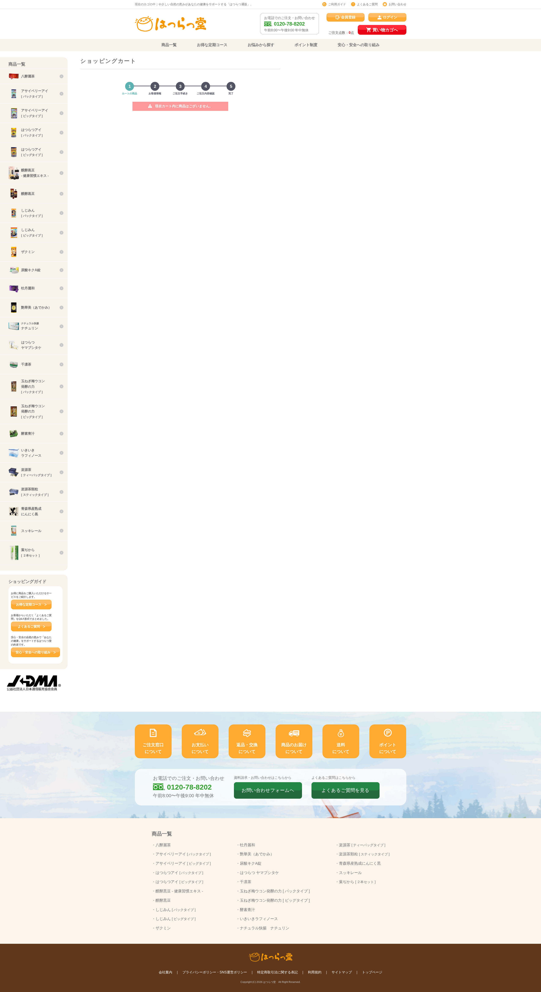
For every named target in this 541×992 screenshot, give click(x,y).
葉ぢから (357, 882)
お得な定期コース (212, 45)
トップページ (372, 972)
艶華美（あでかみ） (257, 854)
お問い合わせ (397, 4)
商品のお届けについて (294, 748)
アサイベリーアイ (183, 854)
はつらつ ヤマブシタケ (259, 873)
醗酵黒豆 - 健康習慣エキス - (179, 891)
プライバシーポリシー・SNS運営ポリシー (214, 972)
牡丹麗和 (247, 845)
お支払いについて (200, 748)
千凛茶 (245, 882)
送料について (340, 748)
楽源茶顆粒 (364, 854)
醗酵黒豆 (163, 900)
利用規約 (314, 972)
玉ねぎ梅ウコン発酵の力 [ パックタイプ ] (275, 891)
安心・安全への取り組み (359, 45)
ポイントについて (387, 748)
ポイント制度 (306, 45)
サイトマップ (342, 972)
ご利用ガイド (337, 4)
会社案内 (165, 972)
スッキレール (350, 873)
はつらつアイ (179, 873)
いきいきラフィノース (259, 919)
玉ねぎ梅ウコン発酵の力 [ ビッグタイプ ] (275, 900)
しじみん (175, 910)
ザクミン (163, 928)
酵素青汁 (247, 910)
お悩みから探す (261, 45)
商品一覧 (169, 45)
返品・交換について (247, 748)
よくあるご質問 (367, 4)
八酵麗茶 (163, 845)
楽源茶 (362, 845)
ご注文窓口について (153, 748)
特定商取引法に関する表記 (277, 972)
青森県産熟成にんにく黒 (360, 863)
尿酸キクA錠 (250, 863)
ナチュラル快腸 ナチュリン (264, 928)
